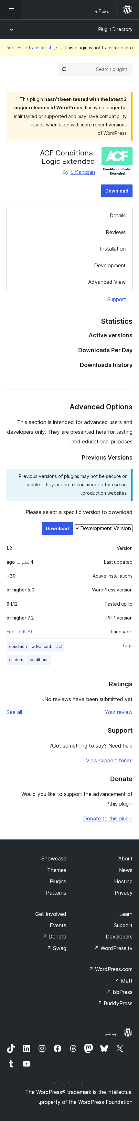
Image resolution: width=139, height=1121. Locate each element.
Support (116, 299)
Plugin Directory (115, 29)
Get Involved (50, 914)
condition (18, 646)
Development (110, 265)
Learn (126, 914)
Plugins (58, 881)
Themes (56, 870)
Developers (119, 936)
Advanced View (107, 282)
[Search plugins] (64, 69)
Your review (119, 712)
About (125, 858)
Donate (54, 936)
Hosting (123, 881)
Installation (113, 248)
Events (58, 925)
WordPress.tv (113, 948)
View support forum (109, 760)
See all (14, 712)
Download (116, 190)
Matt (123, 980)
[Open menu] (10, 9)
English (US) (19, 631)
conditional (38, 659)
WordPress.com (111, 969)
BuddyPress (115, 1003)
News (126, 870)
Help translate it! (28, 47)
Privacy (124, 892)
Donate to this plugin (108, 818)
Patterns (56, 892)
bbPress (119, 992)
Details (118, 215)
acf (59, 646)
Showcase (53, 858)
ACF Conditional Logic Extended (67, 157)
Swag (56, 948)
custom (16, 659)
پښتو (110, 1032)
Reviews (116, 232)
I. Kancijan (82, 172)
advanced (41, 646)
